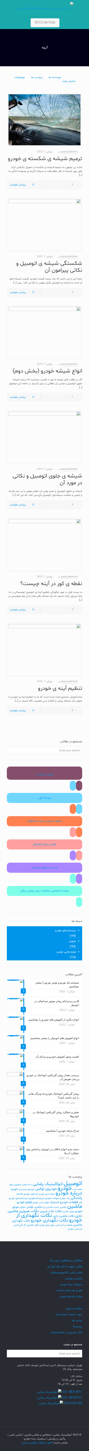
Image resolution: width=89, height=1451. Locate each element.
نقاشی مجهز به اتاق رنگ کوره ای (64, 1266)
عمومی (72, 941)
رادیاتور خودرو (31, 1194)
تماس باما (77, 1320)
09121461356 (45, 22)
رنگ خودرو (65, 1198)
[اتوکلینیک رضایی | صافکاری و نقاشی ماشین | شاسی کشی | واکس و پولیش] (44, 8)
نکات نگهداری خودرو (49, 1220)
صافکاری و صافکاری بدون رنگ (65, 1260)
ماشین (74, 1206)
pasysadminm (69, 152)
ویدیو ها (77, 1326)
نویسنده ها (55, 77)
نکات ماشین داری (64, 1216)
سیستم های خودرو (65, 930)
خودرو (65, 1188)
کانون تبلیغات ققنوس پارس (37, 1443)
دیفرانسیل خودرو (47, 1194)
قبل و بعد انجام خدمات (69, 1290)
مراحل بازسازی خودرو (71, 1296)
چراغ (53, 1225)
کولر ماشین (33, 1225)
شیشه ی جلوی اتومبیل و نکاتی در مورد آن (47, 479)
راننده (20, 1194)
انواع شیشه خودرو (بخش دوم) (47, 371)
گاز (24, 1225)
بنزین (17, 1184)
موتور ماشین (68, 1211)
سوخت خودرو (52, 1198)
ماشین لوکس (34, 1207)
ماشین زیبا (48, 1207)
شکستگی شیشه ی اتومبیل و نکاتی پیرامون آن (49, 267)
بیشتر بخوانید (18, 185)
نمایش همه (69, 81)
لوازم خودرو (24, 1202)
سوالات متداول (74, 1308)
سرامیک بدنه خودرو (71, 1284)
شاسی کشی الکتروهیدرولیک (66, 1272)
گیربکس (18, 1225)
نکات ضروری (47, 1211)
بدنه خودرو (27, 1184)
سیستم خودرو (36, 1198)
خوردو (14, 1189)
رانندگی (76, 1198)
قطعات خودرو (69, 1202)
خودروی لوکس (46, 1189)
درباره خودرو (68, 1193)
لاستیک (54, 1202)
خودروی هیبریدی (26, 1189)
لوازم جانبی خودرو (66, 952)
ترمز (11, 1184)
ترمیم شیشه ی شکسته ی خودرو (45, 159)
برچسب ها (37, 77)
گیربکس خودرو (75, 1229)
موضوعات (19, 77)
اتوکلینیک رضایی (48, 1184)
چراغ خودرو (45, 1225)
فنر (80, 1202)
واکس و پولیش (73, 1278)
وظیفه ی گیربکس (63, 1225)
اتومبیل (73, 1184)
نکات (58, 1211)
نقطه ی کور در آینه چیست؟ (51, 584)
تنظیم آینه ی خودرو (60, 688)
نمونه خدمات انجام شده (69, 1314)
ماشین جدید (60, 1207)
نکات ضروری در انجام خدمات (66, 1332)
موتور (22, 1207)
